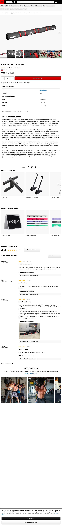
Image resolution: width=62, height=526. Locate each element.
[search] (35, 2)
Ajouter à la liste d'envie (8, 82)
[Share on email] (39, 167)
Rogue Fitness (43, 90)
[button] (52, 2)
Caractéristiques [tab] (17, 111)
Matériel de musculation (21, 13)
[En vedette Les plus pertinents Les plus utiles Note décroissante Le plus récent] (54, 256)
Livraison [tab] (26, 111)
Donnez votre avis (16, 67)
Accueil (3, 13)
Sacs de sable (30, 13)
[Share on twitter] (32, 167)
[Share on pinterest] (35, 167)
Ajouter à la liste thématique (23, 82)
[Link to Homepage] (10, 2)
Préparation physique (10, 13)
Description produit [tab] (6, 111)
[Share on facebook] (28, 167)
